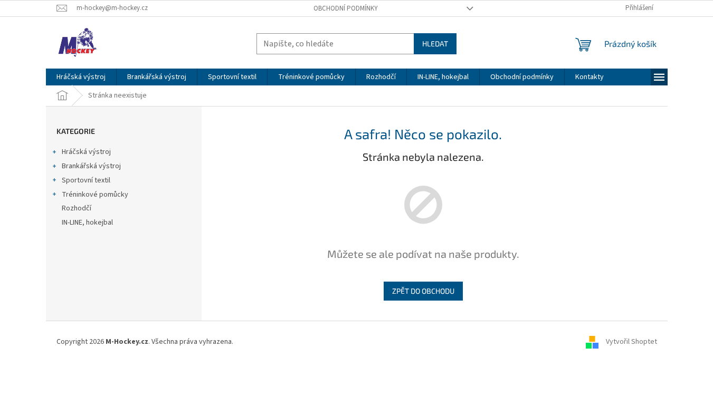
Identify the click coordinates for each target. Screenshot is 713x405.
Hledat (435, 43)
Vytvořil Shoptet (631, 341)
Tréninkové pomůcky (95, 194)
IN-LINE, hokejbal (87, 222)
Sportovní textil (86, 180)
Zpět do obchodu (423, 290)
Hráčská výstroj (86, 152)
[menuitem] (81, 77)
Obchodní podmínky (345, 8)
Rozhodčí (76, 208)
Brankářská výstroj (91, 166)
